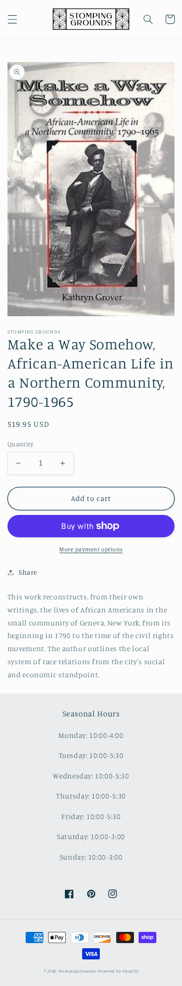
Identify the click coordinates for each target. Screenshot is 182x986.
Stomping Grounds (77, 970)
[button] (12, 19)
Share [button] (28, 572)
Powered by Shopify (118, 970)
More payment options (91, 549)
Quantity (20, 444)
